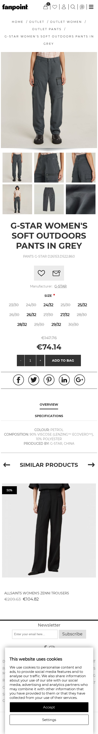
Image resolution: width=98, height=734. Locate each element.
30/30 (73, 324)
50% (9, 490)
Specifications (49, 416)
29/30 (39, 324)
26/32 (31, 315)
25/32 (82, 305)
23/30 (14, 305)
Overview (49, 404)
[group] (49, 530)
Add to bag (63, 360)
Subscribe (72, 634)
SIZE (48, 296)
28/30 (82, 315)
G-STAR (60, 286)
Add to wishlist (41, 273)
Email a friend (56, 273)
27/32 (65, 315)
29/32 (56, 324)
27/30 (48, 315)
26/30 (14, 315)
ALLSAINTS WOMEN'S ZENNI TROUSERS (36, 593)
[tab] (49, 404)
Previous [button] (6, 465)
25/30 (65, 305)
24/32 (48, 305)
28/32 (22, 324)
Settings (49, 720)
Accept (49, 707)
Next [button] (91, 465)
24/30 (31, 305)
